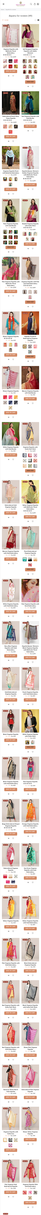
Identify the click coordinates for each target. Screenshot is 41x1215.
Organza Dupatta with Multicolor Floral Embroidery (11, 51)
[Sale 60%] (30, 35)
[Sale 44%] (11, 103)
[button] (7, 55)
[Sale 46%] (30, 433)
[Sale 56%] (11, 590)
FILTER (6, 20)
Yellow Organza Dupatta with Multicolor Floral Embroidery (30, 507)
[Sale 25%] (11, 323)
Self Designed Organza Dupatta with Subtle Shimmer (30, 51)
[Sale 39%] (11, 1171)
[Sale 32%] (11, 1076)
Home (2, 9)
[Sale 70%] (30, 103)
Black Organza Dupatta (10, 734)
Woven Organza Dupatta (11, 336)
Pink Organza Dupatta (30, 781)
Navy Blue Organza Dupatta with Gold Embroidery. (10, 648)
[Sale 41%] (11, 1118)
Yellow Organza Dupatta (11, 921)
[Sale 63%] (11, 377)
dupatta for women (11, 9)
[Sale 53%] (11, 157)
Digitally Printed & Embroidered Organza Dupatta (30, 338)
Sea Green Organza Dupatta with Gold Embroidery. (30, 870)
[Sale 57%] (11, 35)
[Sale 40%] (30, 268)
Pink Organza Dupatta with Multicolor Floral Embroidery (11, 283)
